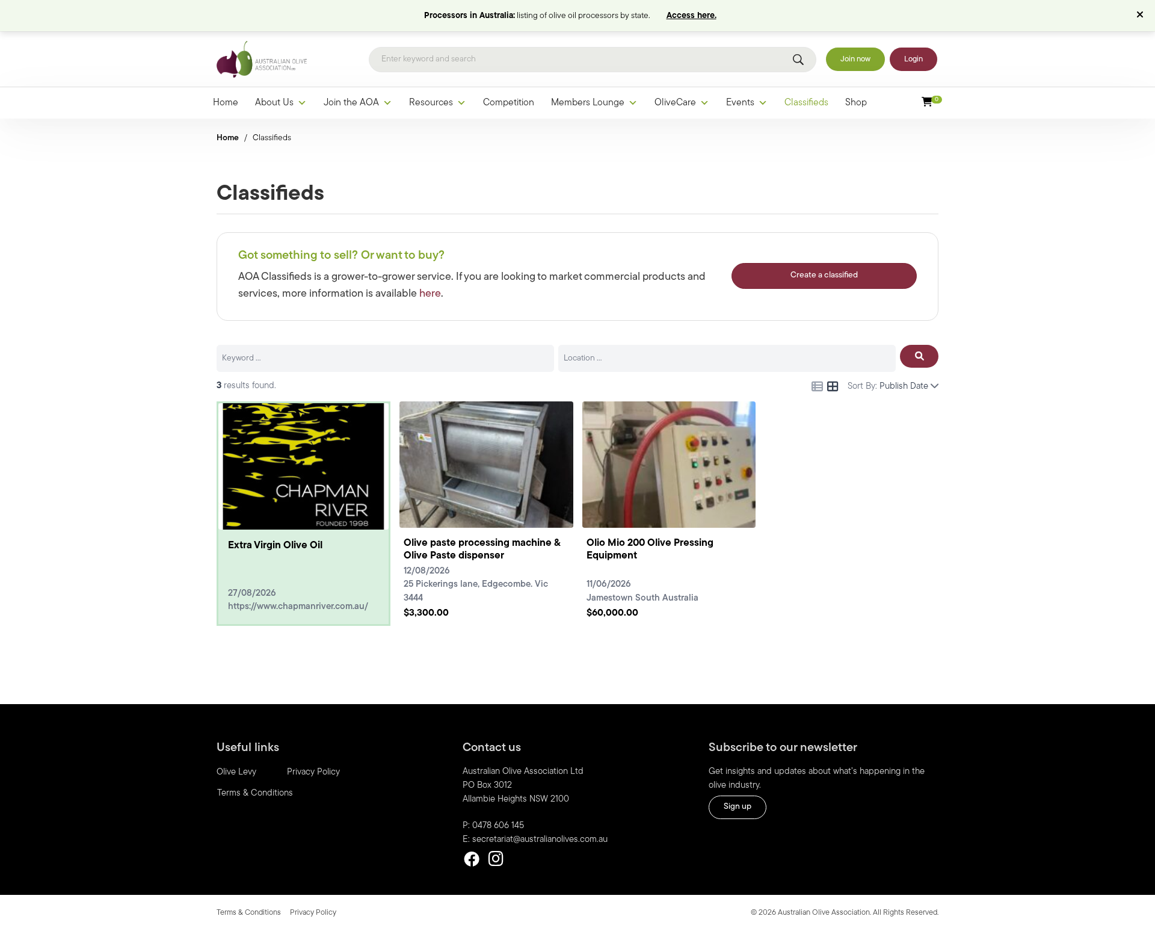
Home (225, 103)
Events (740, 103)
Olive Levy (236, 772)
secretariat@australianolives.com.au (540, 839)
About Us (274, 103)
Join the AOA (351, 103)
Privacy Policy (313, 772)
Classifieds (806, 103)
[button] (1141, 15)
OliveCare (675, 103)
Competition (508, 103)
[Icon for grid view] (833, 388)
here (430, 294)
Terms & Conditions (255, 793)
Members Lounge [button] (587, 103)
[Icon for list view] (817, 386)
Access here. (691, 15)
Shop (856, 103)
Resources (431, 103)
